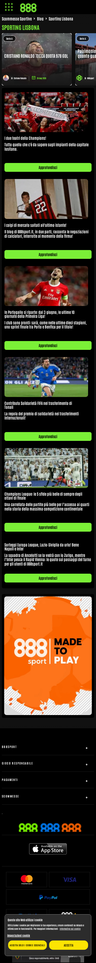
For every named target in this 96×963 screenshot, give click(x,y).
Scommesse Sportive (17, 18)
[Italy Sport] (48, 713)
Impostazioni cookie (18, 935)
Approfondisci (48, 167)
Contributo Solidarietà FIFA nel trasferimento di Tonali (38, 405)
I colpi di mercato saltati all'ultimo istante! (35, 225)
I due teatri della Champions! (25, 138)
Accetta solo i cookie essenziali (27, 945)
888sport (90, 78)
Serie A (9, 38)
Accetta (68, 945)
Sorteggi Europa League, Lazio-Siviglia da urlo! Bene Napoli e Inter (41, 546)
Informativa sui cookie (70, 928)
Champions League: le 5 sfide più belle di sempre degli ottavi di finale (43, 495)
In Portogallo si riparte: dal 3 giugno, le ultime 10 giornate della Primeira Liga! (39, 314)
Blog (40, 18)
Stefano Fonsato (20, 78)
